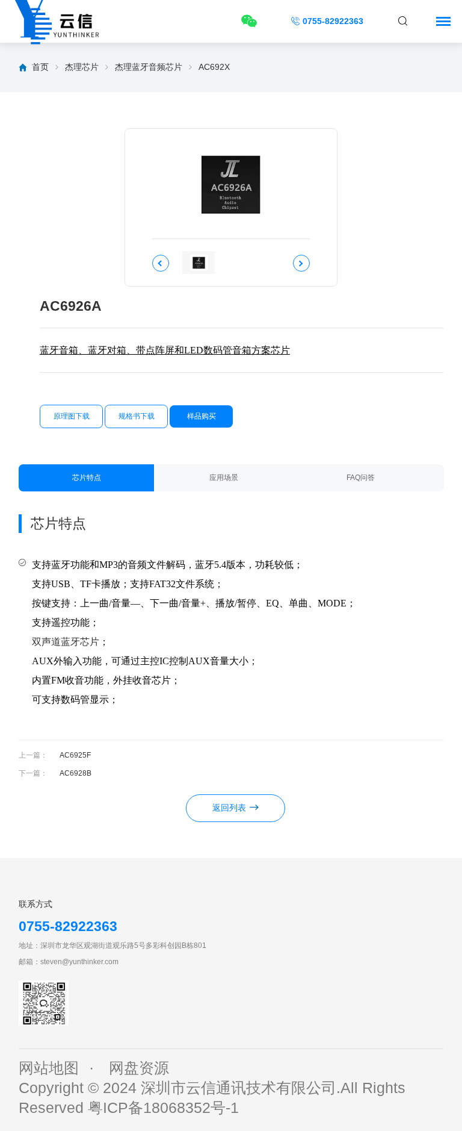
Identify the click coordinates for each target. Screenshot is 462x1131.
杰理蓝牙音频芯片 (148, 67)
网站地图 (49, 1068)
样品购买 (201, 416)
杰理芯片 (82, 67)
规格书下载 (137, 416)
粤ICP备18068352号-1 (163, 1108)
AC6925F (75, 755)
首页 (40, 67)
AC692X (214, 67)
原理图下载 (72, 416)
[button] (160, 263)
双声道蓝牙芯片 (65, 642)
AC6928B (75, 773)
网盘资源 (139, 1068)
